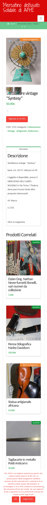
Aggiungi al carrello (17, 119)
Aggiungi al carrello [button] (24, 271)
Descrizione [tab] (23, 149)
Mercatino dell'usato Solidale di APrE (21, 8)
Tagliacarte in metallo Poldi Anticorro (22, 461)
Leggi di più (28, 499)
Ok (15, 499)
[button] (40, 18)
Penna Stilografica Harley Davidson (19, 346)
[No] (43, 487)
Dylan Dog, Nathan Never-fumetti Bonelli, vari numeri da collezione (22, 284)
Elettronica (33, 131)
